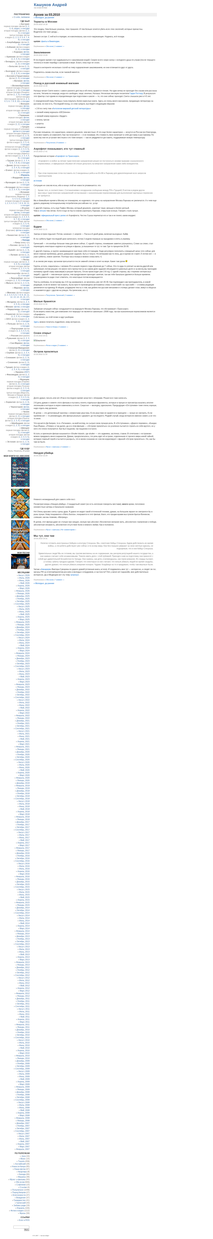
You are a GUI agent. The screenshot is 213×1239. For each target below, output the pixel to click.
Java (23, 1156)
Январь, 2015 (23, 905)
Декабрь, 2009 (23, 1061)
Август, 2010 (24, 1040)
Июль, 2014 (24, 918)
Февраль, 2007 (23, 1149)
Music (23, 1159)
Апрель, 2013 (24, 957)
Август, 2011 (24, 1009)
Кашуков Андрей (50, 4)
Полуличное (17, 1190)
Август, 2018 (24, 801)
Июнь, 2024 (24, 643)
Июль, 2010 (24, 1043)
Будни (38, 226)
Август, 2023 (24, 669)
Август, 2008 (24, 1102)
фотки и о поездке (21, 131)
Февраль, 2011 (23, 1024)
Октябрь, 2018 (23, 796)
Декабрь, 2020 (23, 752)
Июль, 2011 (24, 1011)
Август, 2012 (24, 978)
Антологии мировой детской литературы (71, 108)
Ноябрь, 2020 (23, 754)
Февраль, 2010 (23, 1056)
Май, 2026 (25, 583)
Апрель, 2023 (24, 679)
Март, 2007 (25, 1147)
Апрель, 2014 (24, 926)
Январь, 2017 (23, 850)
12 (11, 297)
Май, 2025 (25, 614)
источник (38, 181)
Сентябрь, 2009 (22, 1069)
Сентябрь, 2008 (22, 1100)
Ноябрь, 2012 (23, 970)
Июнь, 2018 (24, 806)
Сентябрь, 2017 (22, 830)
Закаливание (42, 52)
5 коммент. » (63, 345)
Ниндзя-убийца (43, 452)
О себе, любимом (22, 17)
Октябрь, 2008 (23, 1097)
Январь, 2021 (23, 749)
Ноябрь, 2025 (23, 599)
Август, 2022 (24, 700)
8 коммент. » (61, 143)
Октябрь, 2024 (23, 632)
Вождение (21, 1198)
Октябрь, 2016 (23, 858)
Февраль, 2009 (23, 1087)
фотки (26, 52)
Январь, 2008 (23, 1121)
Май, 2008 (25, 1110)
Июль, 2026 (24, 578)
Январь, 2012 (23, 996)
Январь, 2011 (23, 1027)
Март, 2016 (25, 874)
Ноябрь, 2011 (23, 1001)
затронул (74, 575)
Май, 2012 (25, 986)
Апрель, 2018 (24, 812)
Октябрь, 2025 (23, 601)
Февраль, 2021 (23, 747)
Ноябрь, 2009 (23, 1063)
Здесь (36, 322)
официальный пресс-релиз (53, 215)
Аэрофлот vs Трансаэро (67, 156)
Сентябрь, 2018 (22, 799)
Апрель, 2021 (24, 741)
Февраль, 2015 (23, 902)
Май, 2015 (25, 897)
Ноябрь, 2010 (23, 1032)
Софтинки (21, 1185)
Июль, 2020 (24, 765)
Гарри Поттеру (136, 93)
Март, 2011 (25, 1022)
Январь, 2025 (23, 625)
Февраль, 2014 (23, 931)
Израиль (21, 1208)
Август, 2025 (24, 606)
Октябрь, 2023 (23, 664)
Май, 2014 (25, 923)
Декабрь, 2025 (23, 596)
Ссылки (23, 1187)
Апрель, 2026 (24, 586)
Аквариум (45, 569)
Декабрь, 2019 (23, 783)
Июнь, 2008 (24, 1108)
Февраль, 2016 (23, 876)
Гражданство (20, 1200)
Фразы (23, 1213)
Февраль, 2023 (23, 684)
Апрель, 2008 (24, 1113)
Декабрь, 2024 (23, 627)
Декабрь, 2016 (23, 853)
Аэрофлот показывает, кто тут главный (59, 148)
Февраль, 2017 (23, 848)
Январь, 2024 (23, 656)
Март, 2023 (25, 682)
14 (18, 297)
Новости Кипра (19, 1166)
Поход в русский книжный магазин (56, 83)
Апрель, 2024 (24, 648)
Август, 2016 (24, 863)
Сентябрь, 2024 (22, 635)
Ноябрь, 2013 (23, 939)
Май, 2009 (25, 1079)
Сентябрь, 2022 (22, 697)
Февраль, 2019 (23, 786)
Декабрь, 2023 (23, 658)
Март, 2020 (25, 775)
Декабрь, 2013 (23, 936)
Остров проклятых (46, 351)
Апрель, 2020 (24, 773)
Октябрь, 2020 (23, 757)
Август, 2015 (24, 889)
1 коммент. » (59, 46)
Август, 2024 (24, 638)
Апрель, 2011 (24, 1019)
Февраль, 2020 (23, 778)
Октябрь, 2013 (23, 941)
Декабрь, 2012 (23, 967)
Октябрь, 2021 (23, 726)
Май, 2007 (25, 1141)
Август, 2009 (24, 1071)
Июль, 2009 (24, 1074)
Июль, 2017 (24, 835)
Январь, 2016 (23, 879)
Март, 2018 (25, 814)
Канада (22, 1174)
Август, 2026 (24, 575)
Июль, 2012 (24, 980)
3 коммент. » (63, 327)
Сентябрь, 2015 (22, 887)
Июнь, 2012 (24, 983)
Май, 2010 (25, 1048)
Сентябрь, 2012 (22, 975)
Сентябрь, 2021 (22, 728)
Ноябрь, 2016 (23, 856)
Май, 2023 (25, 677)
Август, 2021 (24, 731)
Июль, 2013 (24, 949)
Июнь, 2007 (24, 1139)
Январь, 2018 (23, 819)
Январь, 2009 (23, 1089)
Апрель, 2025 (24, 617)
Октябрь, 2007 (23, 1128)
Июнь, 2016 (24, 869)
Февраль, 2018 (23, 817)
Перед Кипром (19, 1192)
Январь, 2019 (23, 788)
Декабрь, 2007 (23, 1123)
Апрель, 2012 (24, 988)
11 (28, 203)
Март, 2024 (25, 651)
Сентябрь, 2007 (22, 1131)
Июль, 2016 (24, 866)
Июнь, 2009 (24, 1076)
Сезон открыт (42, 333)
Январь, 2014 (23, 934)
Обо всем (20, 1182)
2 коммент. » (59, 77)
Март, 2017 (25, 845)
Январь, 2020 (23, 780)
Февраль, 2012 (23, 993)
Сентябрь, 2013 (22, 944)
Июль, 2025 (24, 609)
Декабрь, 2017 (23, 822)
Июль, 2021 (24, 734)
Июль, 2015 (24, 892)
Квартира (22, 1172)
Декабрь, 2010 (23, 1030)
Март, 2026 (25, 588)
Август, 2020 (24, 762)
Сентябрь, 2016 (22, 861)
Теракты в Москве (45, 21)
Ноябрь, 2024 (23, 630)
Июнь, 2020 (24, 767)
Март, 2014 (25, 928)
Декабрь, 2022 (23, 689)
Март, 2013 (25, 960)
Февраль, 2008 (23, 1118)
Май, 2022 (25, 708)
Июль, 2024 (24, 640)
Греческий (21, 1203)
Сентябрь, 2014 (22, 913)
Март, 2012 (25, 991)
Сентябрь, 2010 (22, 1037)
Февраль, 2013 (23, 962)
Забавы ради (20, 1205)
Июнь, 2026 (24, 580)
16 (24, 297)
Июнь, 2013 (24, 952)
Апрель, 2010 (24, 1050)
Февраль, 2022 (23, 715)
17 (27, 297)
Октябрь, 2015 (23, 884)
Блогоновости (19, 1195)
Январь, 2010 (23, 1058)
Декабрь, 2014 (23, 908)
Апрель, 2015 (24, 900)
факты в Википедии (50, 41)
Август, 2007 (24, 1134)
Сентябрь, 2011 (22, 1006)
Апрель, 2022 (24, 710)
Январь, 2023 (23, 687)
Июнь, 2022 (24, 705)
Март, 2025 (25, 619)
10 (18, 101)
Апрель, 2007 (24, 1144)
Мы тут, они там (44, 535)
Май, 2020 (25, 770)
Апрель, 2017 (24, 843)
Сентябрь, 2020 (22, 760)
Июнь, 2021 (24, 736)
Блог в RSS (24, 1220)
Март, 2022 (25, 713)
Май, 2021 (25, 739)
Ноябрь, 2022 (23, 692)
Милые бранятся (44, 301)
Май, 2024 (25, 645)
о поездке (25, 28)
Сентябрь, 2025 (22, 604)
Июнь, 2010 (24, 1045)
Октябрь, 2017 (23, 827)
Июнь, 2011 (24, 1014)
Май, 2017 (25, 840)
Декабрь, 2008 (23, 1092)
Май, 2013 (25, 954)
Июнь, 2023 (24, 674)
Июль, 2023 (24, 671)
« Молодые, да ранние (44, 17)
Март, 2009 (25, 1084)
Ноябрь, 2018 (23, 793)
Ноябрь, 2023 (23, 661)
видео (17, 28)
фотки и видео (22, 230)
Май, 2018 (25, 809)
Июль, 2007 (24, 1136)
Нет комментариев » (68, 530)
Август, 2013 (24, 947)
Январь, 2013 (23, 965)
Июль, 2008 (24, 1105)
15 (21, 297)
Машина (22, 1177)
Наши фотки (20, 1169)
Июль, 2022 (24, 702)
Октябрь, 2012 (23, 973)
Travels (21, 1161)
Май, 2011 (25, 1017)
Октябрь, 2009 (23, 1066)
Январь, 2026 (23, 593)
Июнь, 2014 (24, 921)
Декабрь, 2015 (23, 882)
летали (43, 211)
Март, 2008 (25, 1115)
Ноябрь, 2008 (23, 1095)
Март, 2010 (25, 1053)
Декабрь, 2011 (23, 999)
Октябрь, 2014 (23, 910)
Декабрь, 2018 (23, 791)
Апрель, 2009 (24, 1082)
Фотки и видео (17, 1211)
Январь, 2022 (23, 718)
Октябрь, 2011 (23, 1004)
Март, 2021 (25, 744)
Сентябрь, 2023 (22, 666)
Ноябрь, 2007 (23, 1126)
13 (14, 297)
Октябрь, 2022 (23, 695)
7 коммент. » (59, 580)
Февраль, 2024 (23, 653)
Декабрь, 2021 (23, 721)
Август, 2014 (24, 915)
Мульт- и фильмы (18, 1179)
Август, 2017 (24, 832)
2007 (27, 372)
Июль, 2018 (24, 804)
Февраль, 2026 (23, 591)
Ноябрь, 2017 (23, 825)
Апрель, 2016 (24, 871)
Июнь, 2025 (24, 612)
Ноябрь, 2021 (23, 723)
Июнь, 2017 (24, 838)
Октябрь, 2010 (23, 1035)
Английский (20, 1164)
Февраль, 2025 (23, 622)
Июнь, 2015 (24, 895)
